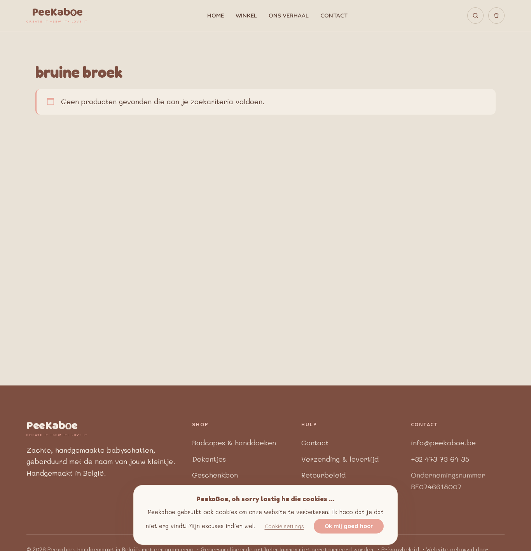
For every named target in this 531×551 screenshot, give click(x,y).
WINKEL (246, 15)
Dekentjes (209, 459)
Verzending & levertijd (340, 459)
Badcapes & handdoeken (234, 442)
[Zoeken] (475, 15)
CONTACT (334, 15)
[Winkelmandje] (496, 15)
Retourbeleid (323, 475)
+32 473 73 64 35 (440, 459)
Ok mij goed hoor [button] (349, 526)
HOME (215, 15)
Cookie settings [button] (284, 526)
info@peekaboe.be (443, 442)
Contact (314, 442)
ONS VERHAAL (289, 15)
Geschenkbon (215, 475)
